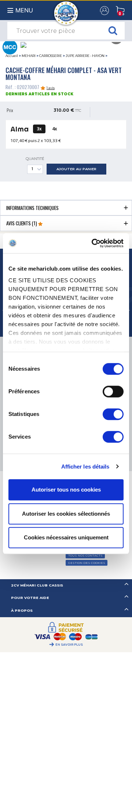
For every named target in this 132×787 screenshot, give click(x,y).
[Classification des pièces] (9, 46)
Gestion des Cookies (86, 563)
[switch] (113, 391)
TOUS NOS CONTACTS (85, 555)
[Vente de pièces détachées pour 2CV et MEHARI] (66, 9)
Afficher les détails (85, 466)
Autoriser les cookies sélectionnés (66, 514)
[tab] (66, 207)
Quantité (35, 159)
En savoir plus (69, 644)
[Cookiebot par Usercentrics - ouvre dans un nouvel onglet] (93, 243)
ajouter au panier (76, 169)
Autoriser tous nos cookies (66, 489)
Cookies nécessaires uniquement (66, 537)
